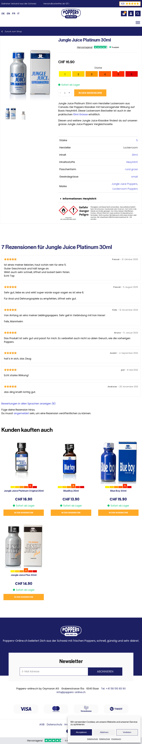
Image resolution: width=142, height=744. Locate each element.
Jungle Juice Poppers (124, 184)
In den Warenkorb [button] (23, 512)
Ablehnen (104, 732)
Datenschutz (92, 739)
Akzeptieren (81, 732)
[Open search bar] (138, 13)
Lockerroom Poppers (125, 188)
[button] (98, 198)
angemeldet (21, 413)
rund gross (131, 169)
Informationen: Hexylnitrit (79, 198)
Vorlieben (127, 732)
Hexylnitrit (132, 162)
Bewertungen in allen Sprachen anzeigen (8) (28, 403)
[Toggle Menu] (138, 22)
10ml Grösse (80, 114)
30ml (135, 154)
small (134, 176)
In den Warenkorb (90, 93)
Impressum (116, 739)
